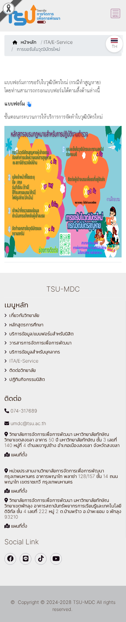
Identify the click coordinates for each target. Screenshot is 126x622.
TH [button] (114, 46)
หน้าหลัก (29, 42)
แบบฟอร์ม (14, 104)
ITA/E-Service (58, 42)
